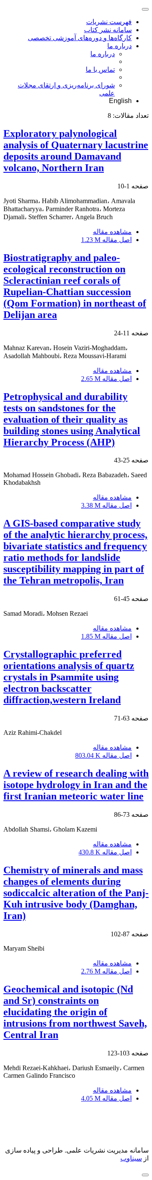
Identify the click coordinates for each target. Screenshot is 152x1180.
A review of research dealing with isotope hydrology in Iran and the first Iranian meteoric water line (76, 785)
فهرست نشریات (109, 21)
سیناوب (131, 1158)
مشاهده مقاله (112, 231)
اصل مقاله (106, 239)
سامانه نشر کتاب (108, 29)
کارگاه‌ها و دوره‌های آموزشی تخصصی (80, 37)
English (120, 100)
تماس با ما (100, 69)
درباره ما (119, 45)
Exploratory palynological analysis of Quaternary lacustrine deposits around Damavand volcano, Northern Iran (75, 150)
